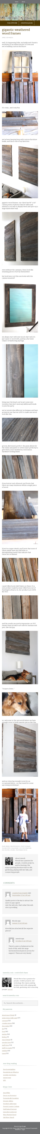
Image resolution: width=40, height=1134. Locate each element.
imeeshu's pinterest (10, 1112)
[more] (10, 989)
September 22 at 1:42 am (21, 895)
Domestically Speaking (11, 1098)
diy (3, 1029)
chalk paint (14, 848)
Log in (23, 1129)
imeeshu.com (20, 10)
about (23, 2)
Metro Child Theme (18, 1128)
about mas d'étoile (8, 1015)
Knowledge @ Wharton (11, 1072)
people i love (6, 1042)
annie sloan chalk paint (9, 1018)
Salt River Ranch (8, 1117)
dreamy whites (8, 1101)
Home (16, 2)
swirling (4, 1050)
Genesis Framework (31, 1128)
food (3, 1031)
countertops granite (20, 893)
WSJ (4, 1080)
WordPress (18, 1129)
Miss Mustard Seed (9, 1114)
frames (12, 850)
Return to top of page (20, 1126)
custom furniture (25, 848)
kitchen (4, 1037)
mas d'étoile (6, 1040)
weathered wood (21, 850)
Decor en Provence (9, 1095)
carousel (5, 1020)
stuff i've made (25, 846)
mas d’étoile (12, 23)
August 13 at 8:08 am (19, 923)
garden (4, 1034)
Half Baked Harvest (10, 1109)
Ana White (6, 1093)
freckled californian (9, 1104)
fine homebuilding (9, 1069)
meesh (11, 37)
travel (4, 1053)
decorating (6, 850)
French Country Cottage (11, 1106)
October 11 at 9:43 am (23, 941)
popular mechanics (9, 1075)
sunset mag (7, 1077)
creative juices (26, 23)
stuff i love (5, 1045)
